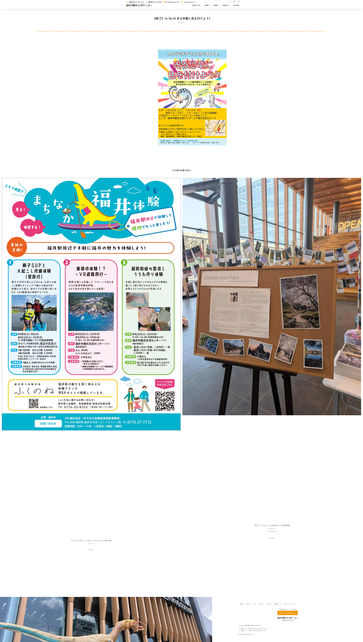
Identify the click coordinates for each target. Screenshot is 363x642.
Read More (91, 549)
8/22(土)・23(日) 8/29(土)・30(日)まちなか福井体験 (91, 540)
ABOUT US (196, 5)
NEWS (207, 5)
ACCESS (236, 5)
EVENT (216, 5)
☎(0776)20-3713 (253, 629)
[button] (230, 1)
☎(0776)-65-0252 (253, 630)
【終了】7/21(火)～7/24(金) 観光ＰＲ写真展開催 (272, 525)
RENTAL (226, 5)
